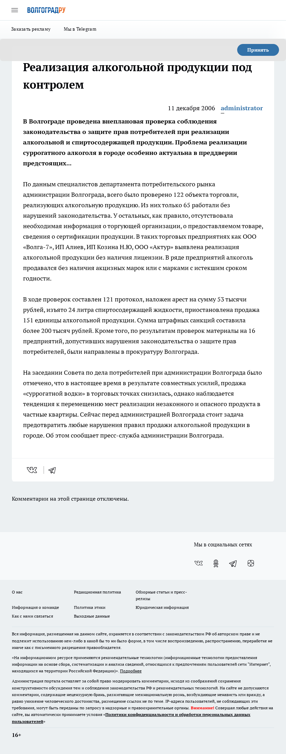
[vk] (33, 470)
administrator (242, 108)
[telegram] (54, 470)
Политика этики (89, 607)
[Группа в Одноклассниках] (216, 563)
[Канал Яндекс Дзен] (250, 563)
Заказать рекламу (31, 29)
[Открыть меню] (14, 10)
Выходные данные (92, 616)
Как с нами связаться (32, 616)
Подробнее (131, 670)
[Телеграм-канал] (233, 563)
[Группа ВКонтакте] (198, 563)
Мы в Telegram (80, 29)
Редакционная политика (97, 592)
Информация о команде (35, 607)
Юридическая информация (162, 607)
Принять (258, 50)
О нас (17, 592)
